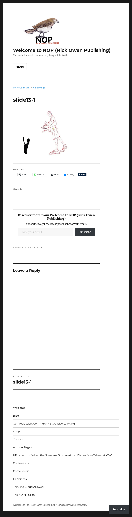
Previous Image (21, 87)
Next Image (39, 87)
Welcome (19, 407)
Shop (16, 431)
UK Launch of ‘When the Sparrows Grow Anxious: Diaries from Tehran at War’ (62, 455)
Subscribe (85, 232)
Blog (16, 415)
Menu (19, 66)
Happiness (20, 479)
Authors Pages (22, 447)
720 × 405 (37, 247)
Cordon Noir (21, 471)
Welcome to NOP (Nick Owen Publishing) (62, 50)
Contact (18, 439)
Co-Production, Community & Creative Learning (44, 423)
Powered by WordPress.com (72, 505)
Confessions (21, 463)
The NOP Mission (24, 494)
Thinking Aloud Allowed (28, 486)
